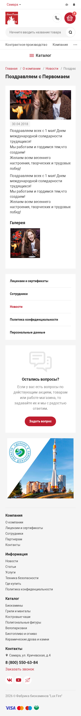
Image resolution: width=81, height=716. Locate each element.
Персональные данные (27, 332)
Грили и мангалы (18, 611)
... (75, 43)
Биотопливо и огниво (21, 633)
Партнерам (13, 539)
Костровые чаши (17, 617)
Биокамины (14, 605)
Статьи (10, 567)
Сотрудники (19, 294)
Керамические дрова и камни (27, 639)
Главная (11, 68)
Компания (60, 44)
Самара (12, 4)
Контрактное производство (26, 44)
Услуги (10, 572)
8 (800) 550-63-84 (57, 18)
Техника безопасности (21, 578)
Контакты (12, 545)
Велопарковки (16, 628)
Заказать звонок (19, 669)
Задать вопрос (40, 421)
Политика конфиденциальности (34, 319)
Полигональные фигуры (23, 622)
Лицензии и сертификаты (29, 281)
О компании (31, 68)
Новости (52, 68)
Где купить (13, 583)
